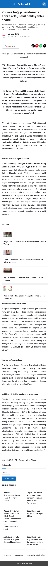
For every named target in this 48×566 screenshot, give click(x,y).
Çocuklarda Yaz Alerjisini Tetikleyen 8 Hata (35, 513)
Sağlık (6, 472)
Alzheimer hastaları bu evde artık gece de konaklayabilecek (12, 539)
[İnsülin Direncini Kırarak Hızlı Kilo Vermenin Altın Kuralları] (25, 274)
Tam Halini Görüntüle (36, 555)
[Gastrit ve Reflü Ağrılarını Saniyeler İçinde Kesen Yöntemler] (25, 293)
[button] (33, 46)
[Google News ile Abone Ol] (10, 46)
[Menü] (4, 4)
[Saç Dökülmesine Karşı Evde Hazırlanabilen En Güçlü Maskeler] (25, 256)
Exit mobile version (24, 563)
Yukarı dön (19, 555)
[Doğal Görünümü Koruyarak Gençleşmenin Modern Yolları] (25, 238)
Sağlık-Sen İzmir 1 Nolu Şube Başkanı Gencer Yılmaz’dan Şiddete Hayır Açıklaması (35, 498)
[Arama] (44, 4)
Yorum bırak (8, 478)
